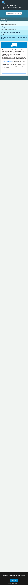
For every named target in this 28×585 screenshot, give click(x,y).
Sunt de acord (14, 580)
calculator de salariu (8, 61)
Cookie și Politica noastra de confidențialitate (12, 577)
